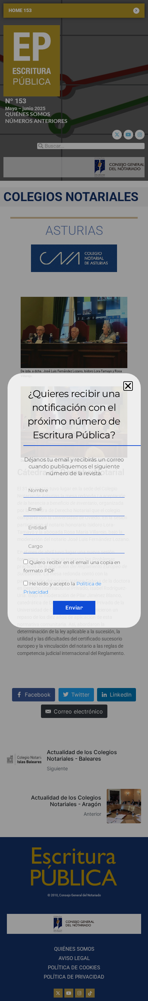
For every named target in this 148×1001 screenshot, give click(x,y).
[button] (128, 386)
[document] (74, 500)
